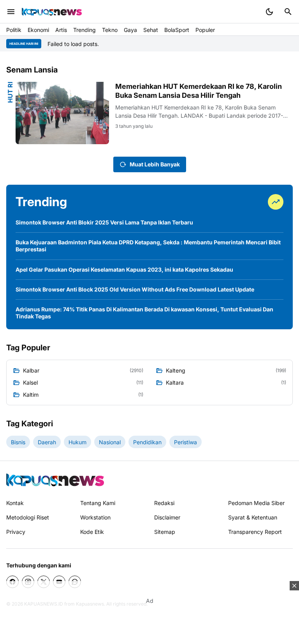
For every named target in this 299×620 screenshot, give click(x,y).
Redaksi (164, 503)
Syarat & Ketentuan (252, 517)
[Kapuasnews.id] (55, 479)
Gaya (130, 29)
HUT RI (10, 92)
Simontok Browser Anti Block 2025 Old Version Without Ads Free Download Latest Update (135, 289)
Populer (205, 29)
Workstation (95, 517)
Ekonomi (38, 29)
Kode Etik (92, 531)
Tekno (110, 29)
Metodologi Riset (27, 517)
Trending (84, 29)
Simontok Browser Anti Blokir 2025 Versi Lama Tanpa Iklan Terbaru (104, 222)
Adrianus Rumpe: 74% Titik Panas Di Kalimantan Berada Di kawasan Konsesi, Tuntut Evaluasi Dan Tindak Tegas (144, 313)
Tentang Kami (97, 503)
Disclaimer (167, 517)
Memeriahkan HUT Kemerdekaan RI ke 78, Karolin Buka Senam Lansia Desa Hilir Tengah (198, 90)
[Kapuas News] (52, 12)
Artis (61, 29)
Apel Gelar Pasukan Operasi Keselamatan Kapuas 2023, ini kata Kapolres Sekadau (124, 269)
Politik (13, 29)
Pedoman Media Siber (256, 503)
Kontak (15, 503)
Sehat (150, 29)
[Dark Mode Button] (269, 11)
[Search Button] (288, 11)
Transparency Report (255, 531)
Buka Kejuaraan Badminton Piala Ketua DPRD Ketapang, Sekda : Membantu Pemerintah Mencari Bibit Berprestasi (148, 246)
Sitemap (164, 531)
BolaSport (176, 29)
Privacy (15, 531)
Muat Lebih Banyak (155, 164)
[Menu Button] (11, 11)
